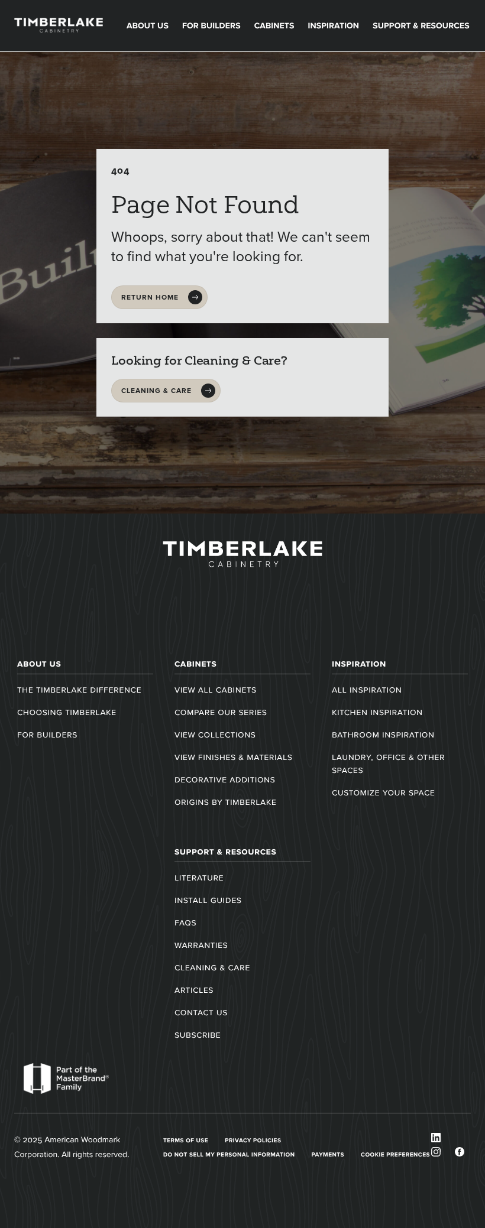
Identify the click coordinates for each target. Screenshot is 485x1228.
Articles (194, 990)
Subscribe (197, 1035)
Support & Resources (421, 26)
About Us (148, 26)
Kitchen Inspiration (377, 712)
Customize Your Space (383, 793)
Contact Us (201, 1012)
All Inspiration (367, 690)
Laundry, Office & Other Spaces (388, 764)
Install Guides (207, 900)
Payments (327, 1154)
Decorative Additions (224, 780)
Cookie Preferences (395, 1154)
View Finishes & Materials (233, 757)
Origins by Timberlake (225, 802)
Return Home (150, 297)
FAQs (185, 923)
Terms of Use (185, 1140)
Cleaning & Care (212, 967)
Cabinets (274, 26)
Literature (199, 878)
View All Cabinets (215, 690)
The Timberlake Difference (79, 690)
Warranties (201, 945)
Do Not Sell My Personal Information (229, 1154)
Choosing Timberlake (67, 712)
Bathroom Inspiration (383, 735)
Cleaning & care (156, 390)
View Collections (215, 735)
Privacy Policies (253, 1140)
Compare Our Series (220, 712)
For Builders (211, 26)
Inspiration (333, 26)
